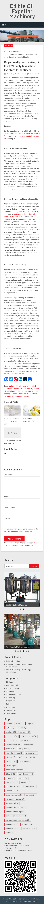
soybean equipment (15, 799)
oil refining (11, 766)
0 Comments (35, 74)
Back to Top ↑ (33, 901)
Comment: (8, 475)
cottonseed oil (19, 214)
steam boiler (12, 824)
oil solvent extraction (15, 770)
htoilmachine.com (20, 901)
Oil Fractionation (12, 688)
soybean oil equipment (16, 807)
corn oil (21, 217)
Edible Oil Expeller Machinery (22, 11)
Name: (6, 497)
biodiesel (11, 732)
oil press (10, 757)
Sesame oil (34, 394)
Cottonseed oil (26, 389)
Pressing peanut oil (20, 219)
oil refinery (24, 761)
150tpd (22, 728)
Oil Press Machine (27, 757)
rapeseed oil (28, 391)
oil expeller (31, 753)
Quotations (10, 707)
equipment (24, 749)
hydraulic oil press (14, 753)
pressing (25, 782)
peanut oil (28, 136)
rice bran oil (30, 214)
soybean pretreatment (16, 816)
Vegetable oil (29, 828)
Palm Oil (9, 704)
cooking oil (9, 389)
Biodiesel (9, 682)
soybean (31, 795)
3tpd (9, 724)
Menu (3, 25)
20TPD (10, 728)
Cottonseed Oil (12, 685)
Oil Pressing (10, 691)
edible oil (27, 78)
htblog (11, 74)
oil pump (10, 761)
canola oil (25, 732)
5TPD (19, 724)
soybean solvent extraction (17, 820)
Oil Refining (10, 698)
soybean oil (19, 136)
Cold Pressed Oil (28, 736)
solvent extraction (14, 795)
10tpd (30, 724)
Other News (15, 51)
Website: (7, 519)
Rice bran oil (23, 394)
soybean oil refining (15, 812)
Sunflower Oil (11, 713)
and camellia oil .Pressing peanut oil (22, 386)
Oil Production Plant (13, 694)
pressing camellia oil (15, 391)
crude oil (28, 745)
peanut (23, 778)
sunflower (27, 824)
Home (6, 51)
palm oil (10, 778)
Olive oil (10, 774)
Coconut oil (11, 736)
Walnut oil (11, 833)
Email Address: (9, 508)
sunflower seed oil (11, 217)
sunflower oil (12, 828)
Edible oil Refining (13, 661)
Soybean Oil (10, 710)
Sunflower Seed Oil (22, 396)
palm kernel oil (26, 774)
